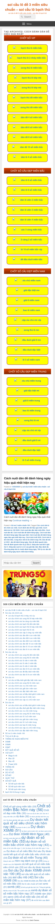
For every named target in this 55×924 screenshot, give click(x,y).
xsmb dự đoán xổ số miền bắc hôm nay (27, 891)
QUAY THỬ (9, 778)
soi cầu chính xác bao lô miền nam (22, 697)
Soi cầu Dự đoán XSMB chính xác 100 (26, 872)
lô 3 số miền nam (31, 359)
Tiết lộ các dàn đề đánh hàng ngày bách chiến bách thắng (27, 550)
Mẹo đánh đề (44, 547)
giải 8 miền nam (31, 300)
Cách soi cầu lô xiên (34, 813)
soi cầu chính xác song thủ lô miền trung (24, 713)
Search (36, 562)
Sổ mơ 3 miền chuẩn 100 (20, 525)
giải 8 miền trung (31, 400)
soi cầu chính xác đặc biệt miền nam (22, 691)
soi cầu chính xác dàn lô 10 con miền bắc (24, 646)
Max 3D (11, 758)
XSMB (7, 741)
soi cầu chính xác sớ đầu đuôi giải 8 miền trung (26, 705)
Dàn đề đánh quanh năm (38, 542)
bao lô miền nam (31, 310)
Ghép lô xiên (8, 861)
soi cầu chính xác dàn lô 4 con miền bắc (24, 649)
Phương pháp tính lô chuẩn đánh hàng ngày (20, 549)
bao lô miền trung (31, 410)
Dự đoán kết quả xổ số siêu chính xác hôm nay (25, 823)
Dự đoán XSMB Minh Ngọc (29, 834)
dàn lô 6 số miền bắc (31, 180)
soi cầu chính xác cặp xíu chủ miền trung (24, 727)
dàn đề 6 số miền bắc (31, 127)
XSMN (7, 744)
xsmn (13, 896)
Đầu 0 (29, 544)
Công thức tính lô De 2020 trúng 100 (28, 539)
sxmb (14, 887)
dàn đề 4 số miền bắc (31, 117)
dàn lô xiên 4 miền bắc (31, 219)
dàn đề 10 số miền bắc (31, 147)
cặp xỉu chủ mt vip (31, 430)
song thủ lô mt (31, 420)
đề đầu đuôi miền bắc (31, 259)
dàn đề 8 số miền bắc (31, 137)
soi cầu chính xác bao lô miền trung (22, 725)
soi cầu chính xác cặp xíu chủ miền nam (24, 699)
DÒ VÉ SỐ (9, 772)
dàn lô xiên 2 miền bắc (31, 199)
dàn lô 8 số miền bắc (31, 189)
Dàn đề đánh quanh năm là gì (15, 544)
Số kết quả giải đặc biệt (30, 887)
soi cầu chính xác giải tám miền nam (22, 688)
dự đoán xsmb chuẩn (30, 831)
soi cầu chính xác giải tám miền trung (23, 719)
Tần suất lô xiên (24, 890)
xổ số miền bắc (29, 896)
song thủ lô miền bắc (31, 67)
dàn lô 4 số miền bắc (31, 157)
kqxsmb (20, 864)
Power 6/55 (12, 764)
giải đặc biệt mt (31, 390)
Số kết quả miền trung (16, 789)
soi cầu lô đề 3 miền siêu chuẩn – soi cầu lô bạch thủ (27, 7)
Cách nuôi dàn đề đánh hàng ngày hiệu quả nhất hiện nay (27, 480)
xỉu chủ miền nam (31, 280)
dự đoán (22, 816)
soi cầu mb (23, 877)
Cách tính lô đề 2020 (33, 537)
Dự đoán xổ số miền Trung (28, 857)
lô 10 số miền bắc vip (31, 249)
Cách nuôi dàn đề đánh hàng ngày (26, 532)
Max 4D (11, 761)
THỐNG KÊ (9, 767)
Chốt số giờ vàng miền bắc (20, 806)
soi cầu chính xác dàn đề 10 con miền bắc (24, 643)
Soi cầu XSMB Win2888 (28, 881)
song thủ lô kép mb (31, 87)
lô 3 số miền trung (31, 460)
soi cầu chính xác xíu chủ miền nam (22, 685)
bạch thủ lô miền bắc (31, 47)
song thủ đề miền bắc (31, 107)
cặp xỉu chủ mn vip (31, 319)
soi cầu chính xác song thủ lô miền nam (23, 683)
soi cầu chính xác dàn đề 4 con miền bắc (24, 635)
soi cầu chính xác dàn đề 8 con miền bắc (24, 641)
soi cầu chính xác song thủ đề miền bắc (23, 655)
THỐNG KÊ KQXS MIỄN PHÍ (16, 739)
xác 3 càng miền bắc (31, 229)
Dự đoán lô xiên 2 (23, 827)
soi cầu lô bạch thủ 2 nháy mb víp (21, 615)
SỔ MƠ (8, 775)
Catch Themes (34, 920)
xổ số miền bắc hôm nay (25, 898)
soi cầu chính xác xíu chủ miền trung (22, 711)
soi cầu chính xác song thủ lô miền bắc (23, 657)
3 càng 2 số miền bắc (31, 239)
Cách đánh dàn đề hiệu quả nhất (30, 528)
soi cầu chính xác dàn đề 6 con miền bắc (24, 638)
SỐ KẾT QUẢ (10, 781)
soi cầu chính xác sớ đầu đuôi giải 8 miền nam (26, 694)
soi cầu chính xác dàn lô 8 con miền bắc (24, 674)
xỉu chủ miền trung (31, 380)
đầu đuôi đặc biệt (31, 349)
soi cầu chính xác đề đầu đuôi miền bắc (23, 671)
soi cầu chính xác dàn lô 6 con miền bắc (24, 669)
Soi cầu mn (9, 677)
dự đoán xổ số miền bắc (23, 839)
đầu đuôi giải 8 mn (31, 339)
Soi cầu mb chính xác (13, 613)
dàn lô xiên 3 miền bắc (31, 209)
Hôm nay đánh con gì (29, 860)
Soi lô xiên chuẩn (30, 884)
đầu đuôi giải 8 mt (31, 440)
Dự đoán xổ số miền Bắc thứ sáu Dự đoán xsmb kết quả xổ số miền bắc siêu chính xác (27, 854)
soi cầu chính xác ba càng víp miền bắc (23, 621)
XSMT (7, 747)
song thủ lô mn (31, 329)
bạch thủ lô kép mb (31, 77)
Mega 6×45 (12, 755)
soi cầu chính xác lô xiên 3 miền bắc (22, 663)
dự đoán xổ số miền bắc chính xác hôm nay (26, 843)
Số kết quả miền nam (16, 786)
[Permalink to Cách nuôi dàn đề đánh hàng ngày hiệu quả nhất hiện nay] (26, 513)
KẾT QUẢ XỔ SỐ (12, 750)
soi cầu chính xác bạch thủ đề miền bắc (23, 624)
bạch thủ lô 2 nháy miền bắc (31, 57)
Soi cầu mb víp (11, 652)
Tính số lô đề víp (11, 736)
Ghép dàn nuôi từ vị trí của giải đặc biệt (23, 547)
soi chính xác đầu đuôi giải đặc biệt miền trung (26, 708)
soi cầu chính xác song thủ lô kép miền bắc (25, 618)
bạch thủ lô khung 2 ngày (15, 792)
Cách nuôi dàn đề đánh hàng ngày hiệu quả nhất (27, 533)
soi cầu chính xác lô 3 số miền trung (22, 722)
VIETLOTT (9, 753)
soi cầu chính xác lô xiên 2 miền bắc (22, 666)
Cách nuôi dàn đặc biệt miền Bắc (32, 530)
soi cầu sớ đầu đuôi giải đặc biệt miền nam (25, 680)
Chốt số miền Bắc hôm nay (26, 807)
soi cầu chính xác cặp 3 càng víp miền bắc (25, 632)
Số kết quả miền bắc (16, 783)
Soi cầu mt (9, 702)
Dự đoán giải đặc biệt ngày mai (18, 820)
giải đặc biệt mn (32, 290)
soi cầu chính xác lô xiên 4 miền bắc (22, 660)
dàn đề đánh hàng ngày (19, 542)
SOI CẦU (9, 769)
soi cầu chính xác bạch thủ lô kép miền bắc (25, 627)
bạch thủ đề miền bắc (31, 97)
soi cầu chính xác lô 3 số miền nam (22, 716)
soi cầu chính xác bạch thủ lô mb (21, 629)
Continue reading (22, 520)
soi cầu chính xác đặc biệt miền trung (23, 730)
